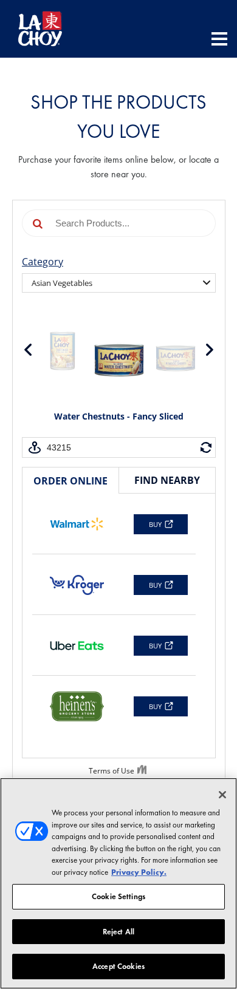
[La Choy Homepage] (39, 29)
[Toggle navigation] (219, 39)
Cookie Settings (118, 896)
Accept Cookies (118, 966)
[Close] (222, 794)
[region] (118, 883)
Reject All (118, 931)
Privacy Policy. (139, 872)
